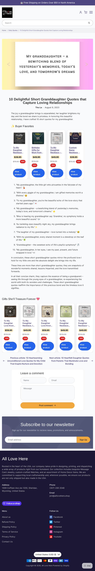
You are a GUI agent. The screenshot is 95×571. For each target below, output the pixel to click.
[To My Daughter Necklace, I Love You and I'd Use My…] (29, 311)
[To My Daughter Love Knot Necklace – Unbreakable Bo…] (47, 311)
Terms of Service (10, 532)
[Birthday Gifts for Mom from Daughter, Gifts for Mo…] (38, 138)
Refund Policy (8, 522)
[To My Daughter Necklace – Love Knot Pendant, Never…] (56, 138)
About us (6, 517)
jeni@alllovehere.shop (59, 496)
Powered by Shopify (61, 565)
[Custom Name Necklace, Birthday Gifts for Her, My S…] (75, 138)
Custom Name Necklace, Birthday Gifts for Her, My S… (75, 150)
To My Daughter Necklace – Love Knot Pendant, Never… (55, 150)
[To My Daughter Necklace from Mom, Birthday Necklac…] (66, 311)
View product (18, 172)
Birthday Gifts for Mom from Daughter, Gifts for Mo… (36, 150)
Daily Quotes (13, 30)
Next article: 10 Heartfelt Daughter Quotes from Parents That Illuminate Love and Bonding (69, 361)
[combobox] (44, 23)
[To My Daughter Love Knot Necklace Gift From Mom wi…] (10, 311)
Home (4, 30)
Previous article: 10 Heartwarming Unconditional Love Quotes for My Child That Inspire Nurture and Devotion (26, 361)
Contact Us (7, 541)
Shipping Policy (9, 527)
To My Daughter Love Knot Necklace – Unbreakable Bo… (47, 323)
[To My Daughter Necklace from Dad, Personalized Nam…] (19, 138)
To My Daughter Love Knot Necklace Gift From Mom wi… (10, 323)
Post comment (46, 405)
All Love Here (15, 458)
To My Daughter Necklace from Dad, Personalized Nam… (19, 150)
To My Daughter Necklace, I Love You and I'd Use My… (29, 323)
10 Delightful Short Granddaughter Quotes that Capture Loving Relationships (46, 30)
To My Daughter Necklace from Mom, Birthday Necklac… (65, 323)
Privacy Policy (8, 536)
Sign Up (83, 439)
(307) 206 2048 (56, 488)
